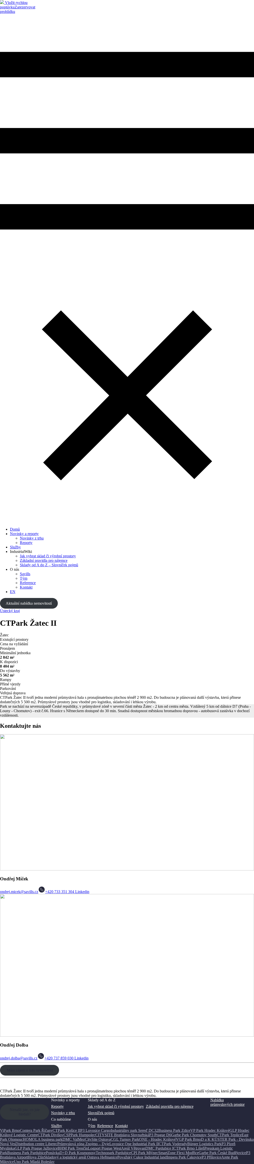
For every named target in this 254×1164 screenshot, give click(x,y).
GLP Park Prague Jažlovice (36, 1148)
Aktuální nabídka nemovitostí (29, 603)
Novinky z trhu (32, 538)
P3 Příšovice (211, 1157)
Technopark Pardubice (113, 1153)
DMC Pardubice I (159, 1148)
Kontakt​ (26, 587)
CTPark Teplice (229, 1135)
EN (12, 592)
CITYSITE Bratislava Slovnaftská (122, 1135)
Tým (23, 578)
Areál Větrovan (133, 1148)
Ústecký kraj (10, 611)
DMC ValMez (74, 1139)
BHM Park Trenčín (73, 1148)
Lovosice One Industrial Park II (134, 1144)
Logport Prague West (104, 1148)
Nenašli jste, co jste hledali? (25, 1112)
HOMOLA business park (43, 1139)
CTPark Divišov (51, 1135)
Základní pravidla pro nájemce (43, 560)
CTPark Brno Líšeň (188, 1148)
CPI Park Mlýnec (144, 1153)
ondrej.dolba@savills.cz (18, 1058)
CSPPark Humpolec (79, 1135)
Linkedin (81, 892)
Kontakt (121, 1126)
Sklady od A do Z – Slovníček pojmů (49, 565)
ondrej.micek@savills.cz (19, 892)
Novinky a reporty (24, 534)
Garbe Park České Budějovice (222, 1153)
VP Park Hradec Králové (209, 1130)
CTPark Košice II (66, 1130)
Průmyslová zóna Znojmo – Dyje (83, 1144)
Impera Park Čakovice (184, 1157)
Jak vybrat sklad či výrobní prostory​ (116, 1106)
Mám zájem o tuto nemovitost (29, 1070)
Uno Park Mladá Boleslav (34, 1162)
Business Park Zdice (174, 1130)
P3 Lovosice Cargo (95, 1130)
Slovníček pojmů (101, 1113)
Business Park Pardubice (26, 1153)
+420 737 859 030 (58, 1058)
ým (92, 1126)
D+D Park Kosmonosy (78, 1153)
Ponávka (53, 1153)
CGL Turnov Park (125, 1139)
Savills (25, 574)
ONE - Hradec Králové (157, 1139)
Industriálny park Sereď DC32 (134, 1130)
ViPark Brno (10, 1130)
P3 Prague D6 (160, 1135)
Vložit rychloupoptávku (14, 4)
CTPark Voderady (173, 1144)
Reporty (26, 543)
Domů (15, 529)
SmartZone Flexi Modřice (178, 1153)
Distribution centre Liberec (36, 1144)
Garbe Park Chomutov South (194, 1135)
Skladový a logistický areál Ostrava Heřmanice (80, 1157)
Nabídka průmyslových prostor (227, 1102)
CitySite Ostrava (98, 1139)
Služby (15, 547)
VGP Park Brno (188, 1139)
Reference (28, 583)
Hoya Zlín (36, 1157)
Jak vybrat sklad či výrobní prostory (48, 556)
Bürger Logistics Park (204, 1144)
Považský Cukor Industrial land (142, 1157)
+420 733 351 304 (59, 892)
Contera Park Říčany (36, 1130)
